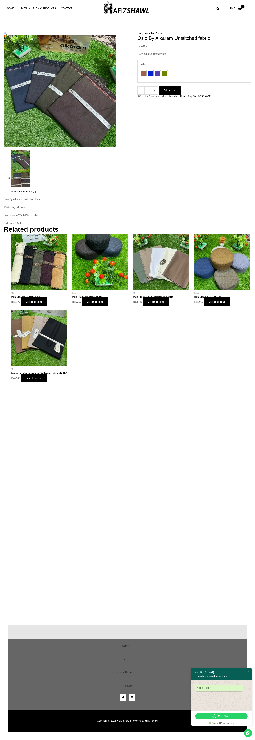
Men (24, 8)
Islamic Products (44, 8)
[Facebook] (123, 697)
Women (11, 8)
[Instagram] (132, 697)
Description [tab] (17, 191)
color (143, 64)
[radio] (143, 73)
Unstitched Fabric (153, 33)
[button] (17, 8)
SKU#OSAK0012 (202, 96)
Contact (66, 8)
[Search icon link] (218, 9)
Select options (34, 301)
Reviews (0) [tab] (29, 191)
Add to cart (170, 90)
